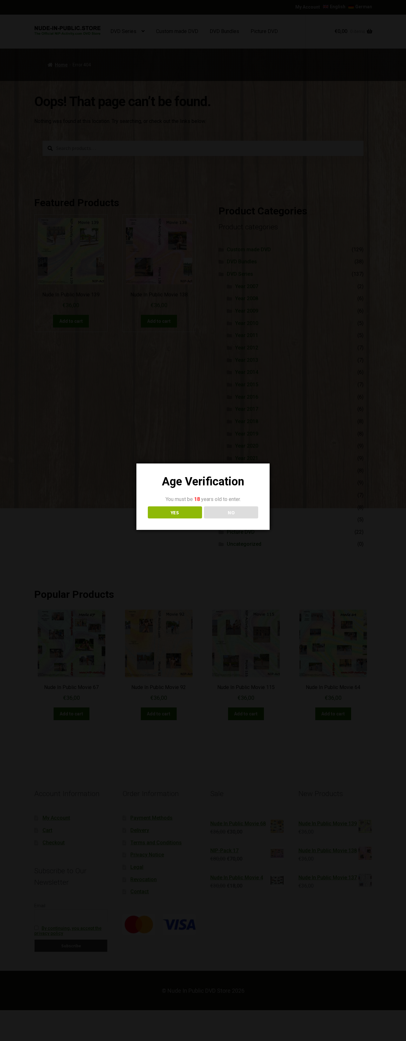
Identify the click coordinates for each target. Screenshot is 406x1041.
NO (231, 512)
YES (175, 512)
